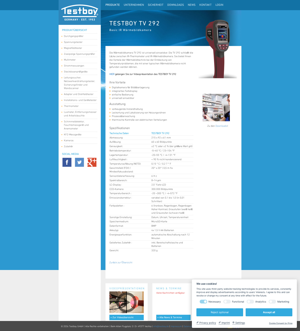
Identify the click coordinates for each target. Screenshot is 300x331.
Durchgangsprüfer (73, 36)
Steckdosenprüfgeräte (76, 72)
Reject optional (220, 312)
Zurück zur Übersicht (120, 262)
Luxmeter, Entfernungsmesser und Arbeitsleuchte (80, 114)
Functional (238, 301)
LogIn (219, 5)
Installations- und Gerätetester (80, 100)
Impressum (176, 326)
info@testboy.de (161, 326)
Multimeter (70, 60)
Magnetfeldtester (73, 48)
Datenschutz (190, 326)
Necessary (214, 301)
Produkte (112, 5)
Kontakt (205, 5)
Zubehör (68, 146)
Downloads (175, 5)
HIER (112, 74)
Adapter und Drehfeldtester (78, 94)
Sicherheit (155, 5)
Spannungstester (73, 42)
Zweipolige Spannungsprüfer (79, 54)
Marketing (283, 301)
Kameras (69, 140)
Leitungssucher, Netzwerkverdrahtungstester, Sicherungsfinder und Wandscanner (79, 83)
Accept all (269, 312)
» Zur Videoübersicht (121, 317)
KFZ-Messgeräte (72, 134)
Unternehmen (134, 5)
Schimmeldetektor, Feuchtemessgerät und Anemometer (76, 125)
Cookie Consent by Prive (280, 323)
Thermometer (71, 106)
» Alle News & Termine (169, 317)
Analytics (260, 301)
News (191, 5)
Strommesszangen (74, 66)
